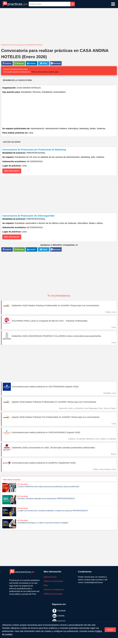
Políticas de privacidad (53, 594)
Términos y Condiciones (54, 590)
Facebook (61, 611)
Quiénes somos (50, 577)
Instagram (61, 621)
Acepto (110, 630)
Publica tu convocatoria (53, 581)
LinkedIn (60, 616)
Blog (45, 585)
